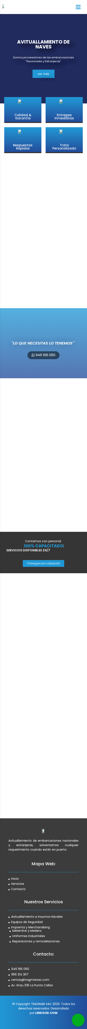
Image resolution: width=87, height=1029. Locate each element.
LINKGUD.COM (46, 1013)
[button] (43, 355)
